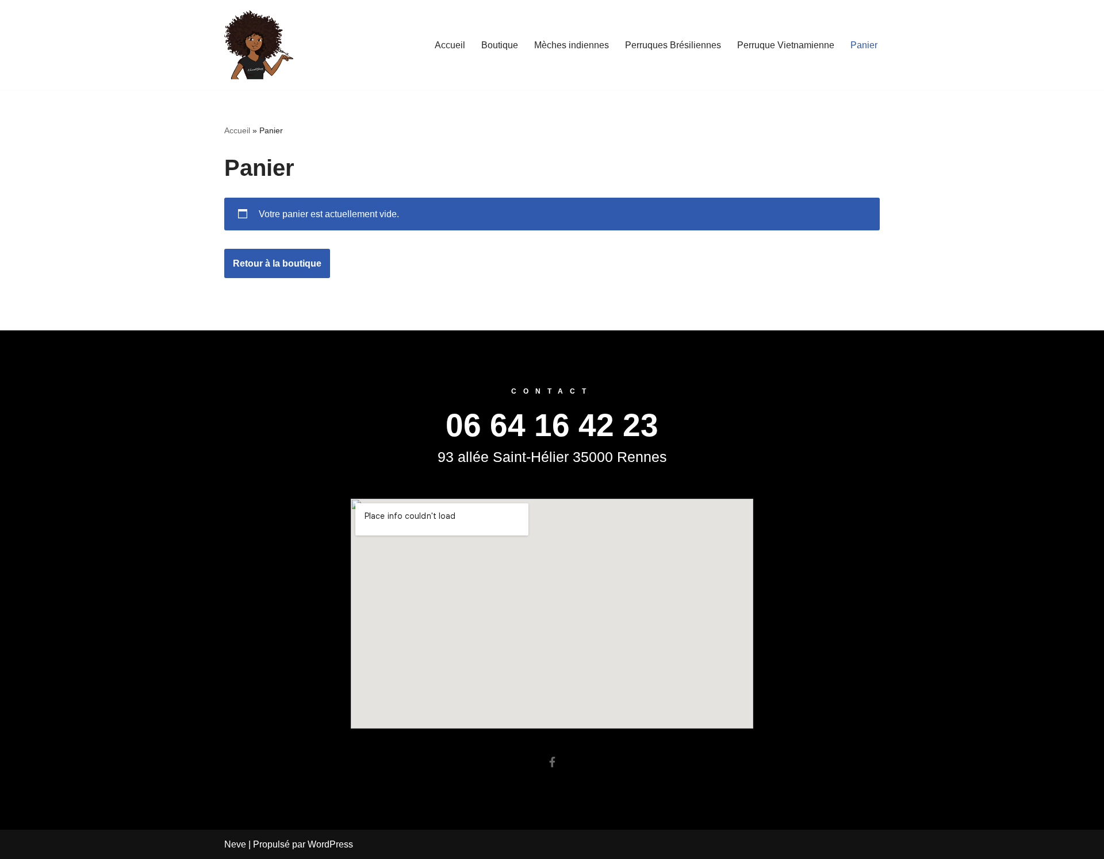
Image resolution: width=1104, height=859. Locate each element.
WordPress (330, 844)
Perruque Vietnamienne (785, 45)
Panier (863, 45)
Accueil (450, 45)
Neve (235, 844)
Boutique (499, 45)
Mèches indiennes (571, 45)
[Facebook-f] (552, 762)
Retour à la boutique (277, 263)
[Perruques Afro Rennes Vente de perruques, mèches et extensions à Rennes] (258, 44)
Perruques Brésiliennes (673, 45)
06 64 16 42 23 (552, 425)
